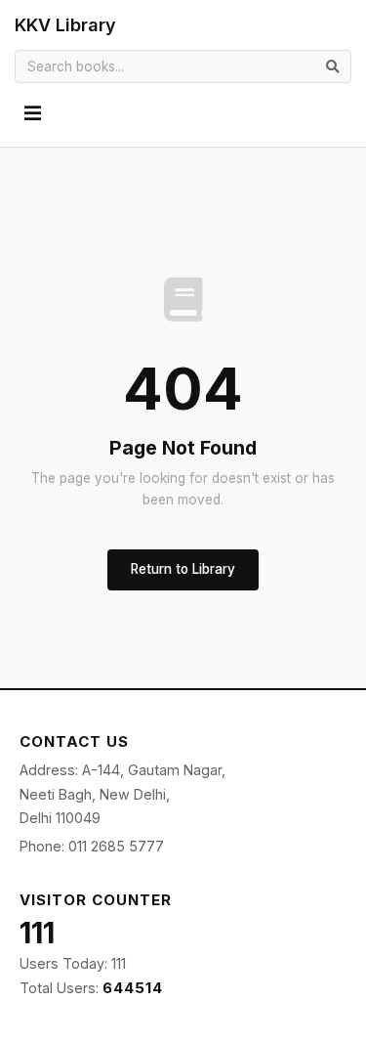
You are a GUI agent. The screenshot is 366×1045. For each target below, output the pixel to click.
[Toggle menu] (33, 114)
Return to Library (183, 569)
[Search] (333, 66)
